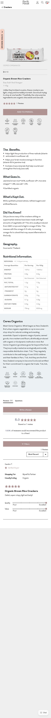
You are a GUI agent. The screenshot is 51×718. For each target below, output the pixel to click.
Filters (26, 444)
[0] (47, 2)
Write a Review (26, 410)
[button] (13, 103)
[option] (25, 50)
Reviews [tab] (7, 400)
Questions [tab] (18, 401)
